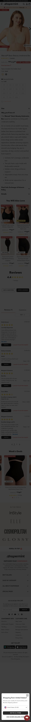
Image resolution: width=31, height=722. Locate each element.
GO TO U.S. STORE (15, 713)
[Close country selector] (27, 695)
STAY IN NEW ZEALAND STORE (15, 717)
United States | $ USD (13, 707)
